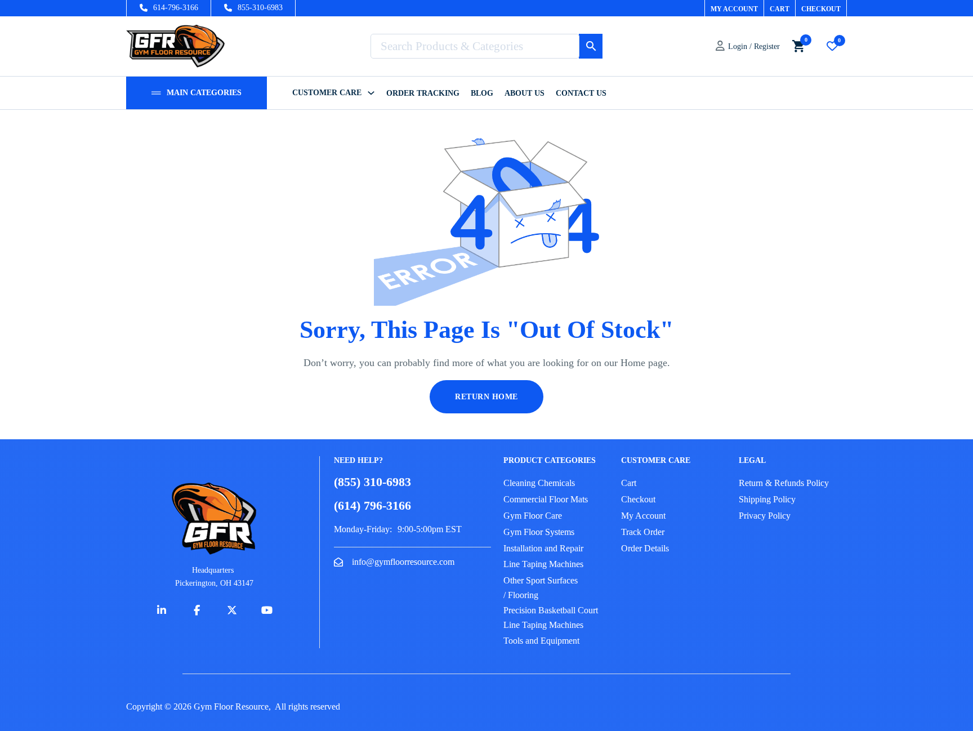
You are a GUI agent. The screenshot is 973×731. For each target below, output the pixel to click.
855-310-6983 (260, 7)
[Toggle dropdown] (156, 93)
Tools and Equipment (541, 640)
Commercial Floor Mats (545, 499)
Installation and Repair (543, 548)
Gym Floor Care (532, 515)
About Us (524, 93)
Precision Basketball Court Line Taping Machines (550, 617)
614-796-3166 (175, 7)
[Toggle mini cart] (798, 46)
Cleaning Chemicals (539, 483)
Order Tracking (422, 93)
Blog (482, 93)
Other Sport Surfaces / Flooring (540, 588)
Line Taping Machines (543, 564)
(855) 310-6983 (372, 482)
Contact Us (581, 93)
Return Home (486, 397)
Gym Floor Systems (538, 532)
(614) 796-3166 (372, 505)
